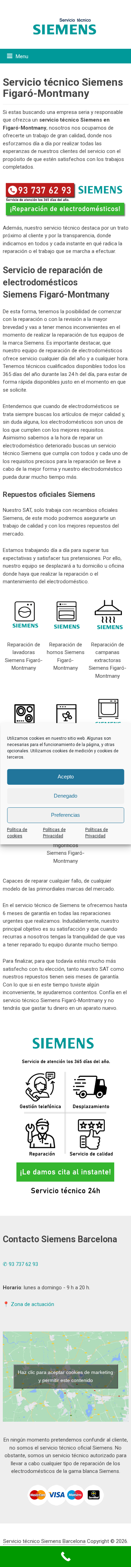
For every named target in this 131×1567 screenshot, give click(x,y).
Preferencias (65, 815)
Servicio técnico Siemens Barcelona (44, 1541)
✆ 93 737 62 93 (20, 1264)
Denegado (65, 796)
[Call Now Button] (65, 1556)
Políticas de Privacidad (54, 832)
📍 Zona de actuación (28, 1304)
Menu (22, 56)
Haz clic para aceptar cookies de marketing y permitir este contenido (65, 1376)
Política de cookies (17, 832)
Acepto (66, 776)
